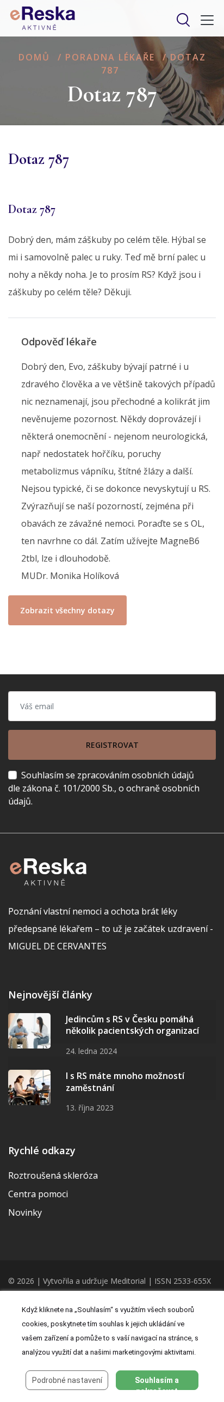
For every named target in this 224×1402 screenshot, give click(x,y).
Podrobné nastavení (67, 1380)
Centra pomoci (38, 1194)
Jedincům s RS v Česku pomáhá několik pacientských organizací (132, 1025)
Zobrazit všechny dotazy (67, 610)
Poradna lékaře (110, 57)
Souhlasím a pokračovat (157, 1383)
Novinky (25, 1212)
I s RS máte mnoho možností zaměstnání (125, 1082)
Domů (34, 57)
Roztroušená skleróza (53, 1175)
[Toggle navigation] (204, 20)
